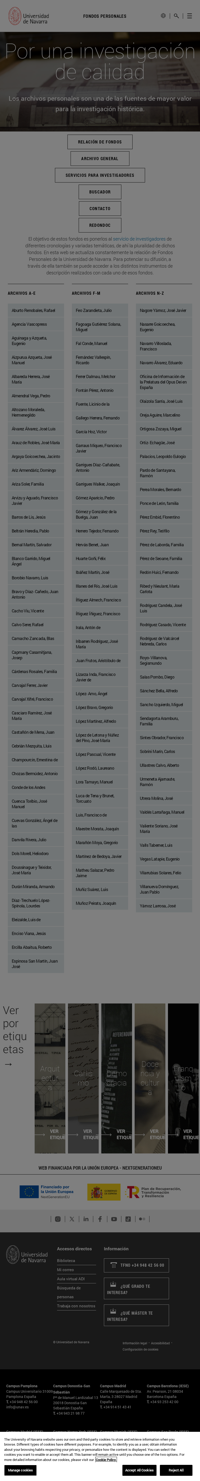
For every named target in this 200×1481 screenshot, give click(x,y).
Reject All (176, 1470)
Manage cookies (20, 1470)
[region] (100, 1456)
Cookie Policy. (106, 1459)
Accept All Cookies (139, 1470)
